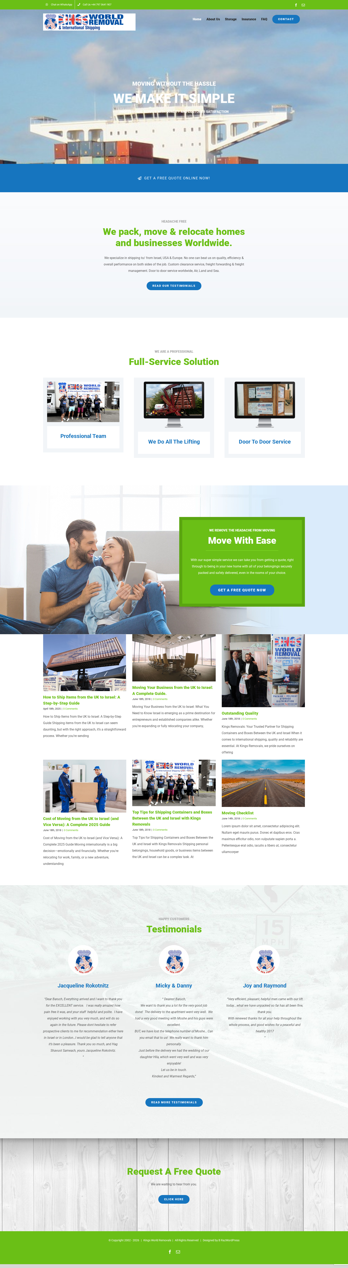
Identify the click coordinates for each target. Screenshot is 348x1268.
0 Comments (70, 708)
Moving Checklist (238, 813)
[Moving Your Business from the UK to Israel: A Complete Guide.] (173, 657)
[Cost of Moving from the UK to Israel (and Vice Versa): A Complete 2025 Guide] (84, 786)
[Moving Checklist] (263, 783)
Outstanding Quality (240, 713)
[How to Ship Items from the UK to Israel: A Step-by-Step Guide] (84, 662)
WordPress (232, 1240)
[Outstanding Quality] (263, 670)
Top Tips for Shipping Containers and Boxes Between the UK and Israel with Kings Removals (172, 818)
